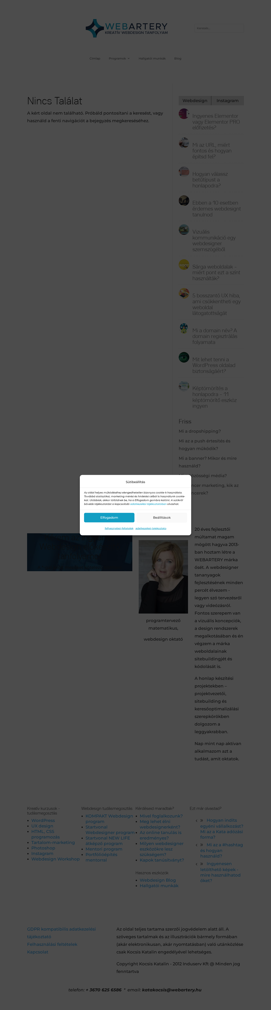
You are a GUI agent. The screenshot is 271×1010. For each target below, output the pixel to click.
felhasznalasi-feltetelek (119, 528)
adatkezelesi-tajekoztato (151, 528)
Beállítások (162, 517)
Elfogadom (109, 517)
